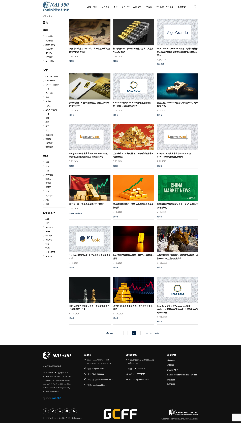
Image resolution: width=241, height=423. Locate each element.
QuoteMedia (47, 376)
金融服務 (49, 143)
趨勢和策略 (50, 44)
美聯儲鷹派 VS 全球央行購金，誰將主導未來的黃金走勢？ (89, 104)
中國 (47, 162)
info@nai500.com (99, 385)
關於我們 (171, 379)
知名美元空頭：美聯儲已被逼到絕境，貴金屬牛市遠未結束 (133, 50)
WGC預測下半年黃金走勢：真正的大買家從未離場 (133, 257)
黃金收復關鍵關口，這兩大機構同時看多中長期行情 (133, 206)
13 (147, 333)
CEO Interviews (52, 76)
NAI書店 (169, 6)
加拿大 (48, 179)
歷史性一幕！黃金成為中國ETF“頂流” (87, 204)
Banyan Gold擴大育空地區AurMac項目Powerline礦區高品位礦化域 (175, 155)
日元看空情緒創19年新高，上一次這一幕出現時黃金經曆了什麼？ (89, 50)
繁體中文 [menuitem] (182, 6)
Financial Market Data (49, 373)
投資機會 (105, 6)
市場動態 (49, 36)
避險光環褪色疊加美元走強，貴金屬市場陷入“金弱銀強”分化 (89, 307)
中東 (47, 166)
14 (151, 333)
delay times (63, 380)
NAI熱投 (160, 6)
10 (134, 333)
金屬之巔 (137, 6)
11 (138, 333)
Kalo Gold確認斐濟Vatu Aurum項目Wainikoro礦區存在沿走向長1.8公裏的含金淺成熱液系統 (177, 309)
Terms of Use (55, 391)
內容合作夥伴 (172, 370)
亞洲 (47, 170)
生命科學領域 (51, 109)
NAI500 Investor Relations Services (182, 374)
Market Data (58, 388)
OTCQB (48, 235)
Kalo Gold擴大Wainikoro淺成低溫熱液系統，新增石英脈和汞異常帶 (132, 104)
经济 (47, 126)
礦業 (47, 118)
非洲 (47, 204)
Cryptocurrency (52, 85)
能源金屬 (49, 134)
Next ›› (156, 333)
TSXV (47, 248)
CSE (47, 223)
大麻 (47, 97)
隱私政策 (171, 360)
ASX (47, 219)
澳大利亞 (49, 195)
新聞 (95, 6)
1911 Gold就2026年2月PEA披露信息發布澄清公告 (89, 257)
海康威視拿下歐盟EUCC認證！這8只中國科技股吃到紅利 (177, 206)
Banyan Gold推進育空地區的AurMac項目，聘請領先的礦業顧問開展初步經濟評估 (89, 155)
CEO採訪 (49, 57)
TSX (47, 244)
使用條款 (171, 365)
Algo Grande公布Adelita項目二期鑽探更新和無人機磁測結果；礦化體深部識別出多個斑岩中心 (177, 51)
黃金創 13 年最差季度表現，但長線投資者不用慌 (133, 307)
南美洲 (48, 183)
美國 (47, 199)
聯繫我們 (171, 384)
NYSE (47, 231)
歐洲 (47, 191)
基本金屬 (49, 93)
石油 (47, 114)
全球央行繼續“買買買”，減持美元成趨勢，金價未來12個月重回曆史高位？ (177, 257)
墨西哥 (48, 187)
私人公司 (49, 256)
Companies (50, 80)
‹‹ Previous (110, 333)
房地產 (48, 101)
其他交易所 (50, 252)
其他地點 (49, 174)
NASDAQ (49, 227)
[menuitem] (183, 7)
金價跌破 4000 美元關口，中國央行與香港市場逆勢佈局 (133, 155)
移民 (47, 122)
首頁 (89, 6)
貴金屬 (48, 138)
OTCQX (48, 239)
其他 (47, 89)
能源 (47, 130)
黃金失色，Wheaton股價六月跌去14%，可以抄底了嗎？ (177, 104)
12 (143, 333)
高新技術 (49, 147)
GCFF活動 (147, 6)
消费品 (48, 105)
